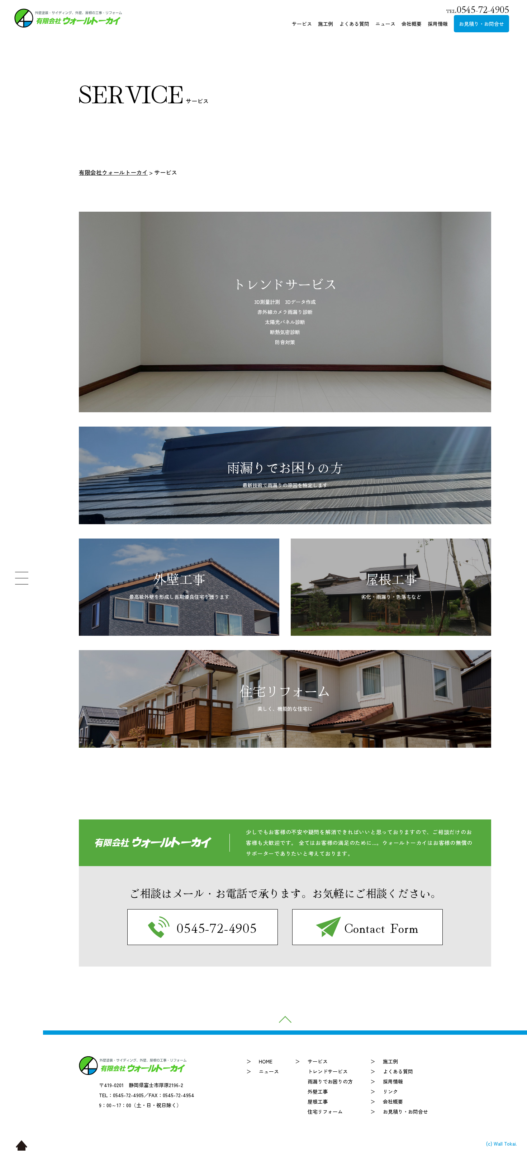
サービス (302, 23)
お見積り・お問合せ (481, 23)
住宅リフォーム (325, 1111)
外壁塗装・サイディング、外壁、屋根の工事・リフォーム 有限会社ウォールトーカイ (68, 18)
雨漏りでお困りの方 (330, 1081)
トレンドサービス (328, 1071)
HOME (265, 1061)
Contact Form (382, 927)
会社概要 (412, 23)
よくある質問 (354, 23)
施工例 (325, 23)
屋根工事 (318, 1101)
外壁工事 (318, 1091)
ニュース (385, 23)
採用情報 (438, 23)
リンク (390, 1091)
